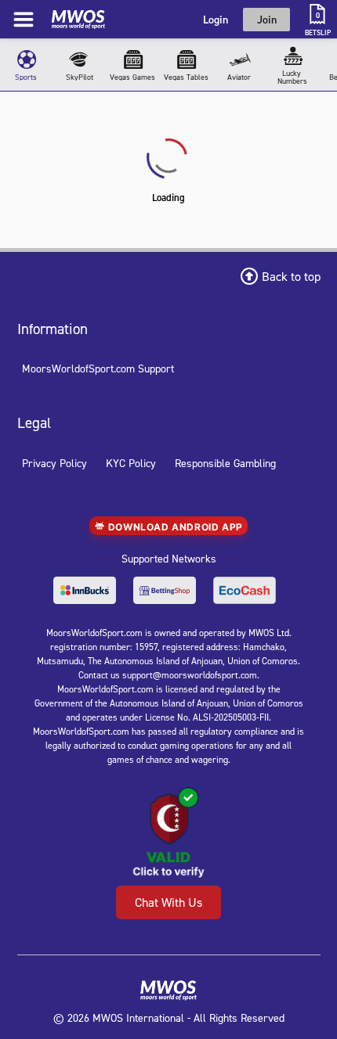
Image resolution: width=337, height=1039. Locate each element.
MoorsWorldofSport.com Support (98, 368)
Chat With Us (168, 902)
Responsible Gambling (225, 462)
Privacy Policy (54, 462)
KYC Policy (131, 462)
